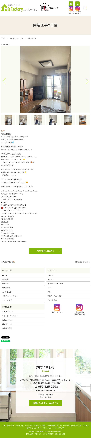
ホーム (4, 275)
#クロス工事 (5, 225)
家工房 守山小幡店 (54, 296)
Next (89, 80)
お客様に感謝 (7, 328)
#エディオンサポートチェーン (11, 236)
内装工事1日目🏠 (9, 262)
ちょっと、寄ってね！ (10, 316)
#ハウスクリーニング (8, 233)
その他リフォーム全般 (16, 39)
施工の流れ (6, 288)
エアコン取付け (7, 311)
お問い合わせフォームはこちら (45, 403)
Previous (2, 80)
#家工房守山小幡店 (7, 239)
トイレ (49, 288)
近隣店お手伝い (7, 320)
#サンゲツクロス (7, 230)
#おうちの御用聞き (7, 216)
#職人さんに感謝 (7, 227)
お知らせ (50, 275)
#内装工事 (4, 222)
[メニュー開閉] (85, 8)
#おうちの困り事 (7, 219)
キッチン (50, 279)
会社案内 (5, 279)
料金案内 (5, 283)
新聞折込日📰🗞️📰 (81, 262)
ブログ (49, 292)
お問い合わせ (7, 292)
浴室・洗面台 (52, 300)
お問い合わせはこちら (45, 251)
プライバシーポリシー (10, 296)
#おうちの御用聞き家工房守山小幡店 (14, 241)
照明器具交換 (7, 324)
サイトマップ (7, 300)
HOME (3, 39)
